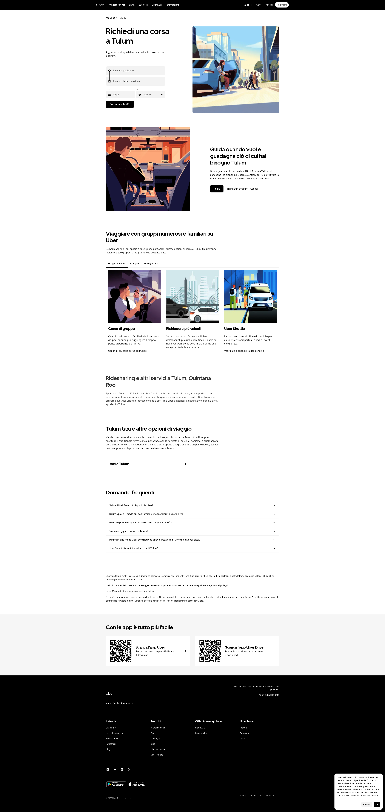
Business (143, 5)
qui (376, 795)
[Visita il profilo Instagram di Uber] (122, 769)
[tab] (162, 263)
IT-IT (249, 5)
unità (131, 5)
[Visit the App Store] (136, 784)
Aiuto (259, 5)
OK (377, 804)
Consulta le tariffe (120, 104)
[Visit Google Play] (116, 784)
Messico (110, 18)
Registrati (282, 5)
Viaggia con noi (117, 5)
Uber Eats (157, 5)
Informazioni (172, 5)
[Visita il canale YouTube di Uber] (115, 769)
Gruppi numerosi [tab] (116, 263)
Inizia (217, 188)
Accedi (269, 5)
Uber (100, 5)
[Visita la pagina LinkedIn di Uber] (107, 769)
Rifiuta (366, 804)
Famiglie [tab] (134, 263)
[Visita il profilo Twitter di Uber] (129, 769)
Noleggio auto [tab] (151, 263)
